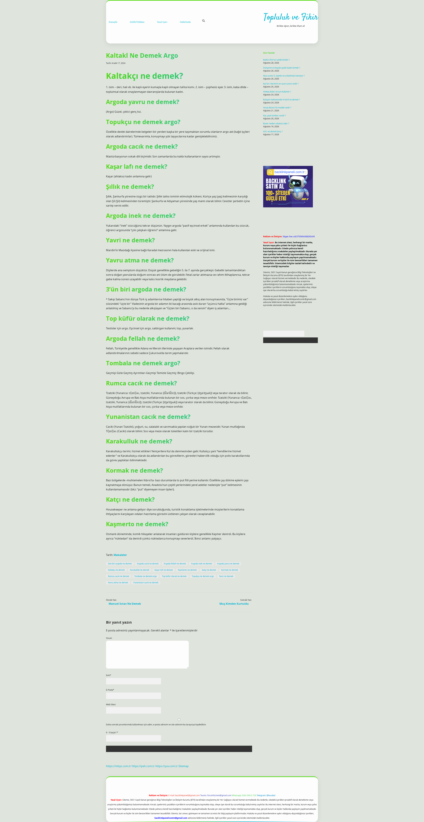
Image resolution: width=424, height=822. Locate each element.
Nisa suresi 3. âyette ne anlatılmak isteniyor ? (284, 75)
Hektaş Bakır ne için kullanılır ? (277, 91)
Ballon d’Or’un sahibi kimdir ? (276, 59)
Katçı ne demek (209, 570)
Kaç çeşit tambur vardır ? (274, 115)
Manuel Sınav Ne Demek (125, 604)
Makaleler (120, 555)
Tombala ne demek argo (145, 576)
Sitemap (183, 766)
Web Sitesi (111, 704)
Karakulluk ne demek (139, 570)
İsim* (108, 675)
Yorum (109, 638)
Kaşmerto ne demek (187, 570)
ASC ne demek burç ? (273, 131)
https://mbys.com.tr (118, 766)
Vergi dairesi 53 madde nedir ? (277, 107)
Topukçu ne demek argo (203, 576)
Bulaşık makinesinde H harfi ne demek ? (281, 99)
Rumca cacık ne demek (118, 576)
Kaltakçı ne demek (116, 570)
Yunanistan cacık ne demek (145, 582)
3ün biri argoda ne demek (120, 563)
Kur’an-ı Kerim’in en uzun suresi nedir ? (281, 83)
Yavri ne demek (226, 576)
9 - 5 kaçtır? (112, 732)
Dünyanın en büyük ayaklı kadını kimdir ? (281, 67)
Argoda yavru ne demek (228, 563)
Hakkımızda (185, 22)
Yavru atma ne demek (118, 582)
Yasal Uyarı (162, 22)
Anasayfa (113, 22)
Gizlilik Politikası (137, 22)
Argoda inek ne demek (201, 563)
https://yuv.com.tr (166, 766)
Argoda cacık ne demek (148, 563)
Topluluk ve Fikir (291, 17)
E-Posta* (110, 689)
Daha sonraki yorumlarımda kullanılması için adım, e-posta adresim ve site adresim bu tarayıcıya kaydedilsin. (156, 724)
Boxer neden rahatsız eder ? (276, 123)
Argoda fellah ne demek (175, 563)
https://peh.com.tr (143, 766)
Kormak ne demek (229, 570)
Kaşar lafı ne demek (164, 570)
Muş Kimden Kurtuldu (234, 604)
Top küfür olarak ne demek (174, 576)
